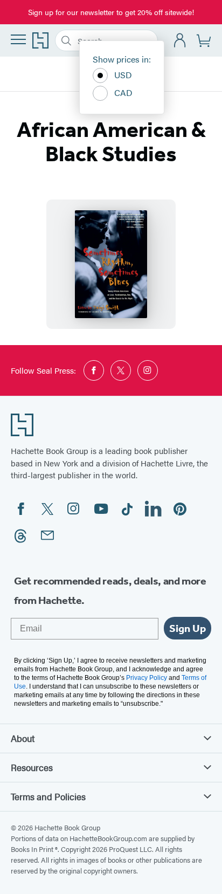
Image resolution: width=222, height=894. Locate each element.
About (22, 738)
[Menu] (18, 39)
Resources (32, 767)
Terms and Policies (48, 796)
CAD (123, 92)
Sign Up (187, 628)
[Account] (180, 40)
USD (123, 74)
